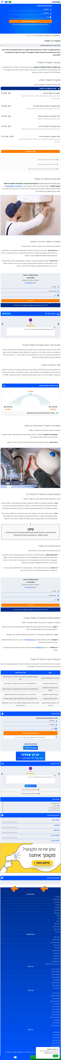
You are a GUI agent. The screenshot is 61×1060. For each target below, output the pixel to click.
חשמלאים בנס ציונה (56, 1006)
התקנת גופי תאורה (56, 950)
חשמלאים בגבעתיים (55, 1012)
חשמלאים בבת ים (56, 1004)
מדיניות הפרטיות (25, 24)
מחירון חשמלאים (56, 899)
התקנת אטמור (56, 806)
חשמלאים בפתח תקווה (55, 1001)
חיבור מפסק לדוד (56, 958)
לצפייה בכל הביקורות (6, 313)
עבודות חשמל (31, 640)
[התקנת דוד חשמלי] (30, 215)
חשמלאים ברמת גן (56, 998)
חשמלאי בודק (57, 902)
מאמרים (58, 915)
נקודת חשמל (57, 948)
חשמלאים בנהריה (56, 1040)
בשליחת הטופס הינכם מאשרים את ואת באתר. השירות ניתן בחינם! (30, 24)
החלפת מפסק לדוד (55, 803)
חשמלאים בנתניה (56, 1023)
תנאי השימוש (32, 24)
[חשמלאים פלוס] (53, 2)
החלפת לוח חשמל (56, 939)
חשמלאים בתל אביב (55, 1025)
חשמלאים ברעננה (56, 1009)
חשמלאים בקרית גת (55, 982)
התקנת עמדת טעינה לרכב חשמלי (52, 964)
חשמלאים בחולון (56, 1020)
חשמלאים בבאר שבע (55, 969)
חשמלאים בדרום (56, 988)
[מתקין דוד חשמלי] (30, 468)
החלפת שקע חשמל (56, 961)
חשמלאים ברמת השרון (55, 1017)
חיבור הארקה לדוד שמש (54, 810)
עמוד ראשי (57, 896)
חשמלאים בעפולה (56, 1043)
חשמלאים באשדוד (56, 977)
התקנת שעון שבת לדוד (54, 808)
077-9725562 (28, 283)
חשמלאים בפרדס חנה (55, 1045)
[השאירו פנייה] (6, 2)
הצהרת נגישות (57, 929)
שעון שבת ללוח (57, 945)
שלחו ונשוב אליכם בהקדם (29, 733)
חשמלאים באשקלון (56, 971)
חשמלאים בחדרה (56, 1037)
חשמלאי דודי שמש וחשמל (13, 186)
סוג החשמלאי (39, 647)
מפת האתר (57, 932)
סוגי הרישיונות (57, 910)
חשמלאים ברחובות (56, 974)
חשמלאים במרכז (56, 993)
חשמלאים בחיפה (56, 1032)
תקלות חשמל (57, 913)
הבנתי (55, 1056)
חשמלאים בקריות (56, 1035)
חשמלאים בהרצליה (56, 1014)
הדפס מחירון (30, 151)
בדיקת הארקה (57, 953)
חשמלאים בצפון (56, 1048)
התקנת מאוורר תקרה (55, 942)
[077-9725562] (10, 2)
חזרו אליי (30, 301)
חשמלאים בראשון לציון (55, 995)
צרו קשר (58, 921)
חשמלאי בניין (57, 907)
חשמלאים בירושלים (56, 985)
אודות (58, 918)
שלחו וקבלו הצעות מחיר (29, 21)
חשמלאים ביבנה (56, 980)
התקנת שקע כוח (56, 956)
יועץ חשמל (57, 905)
